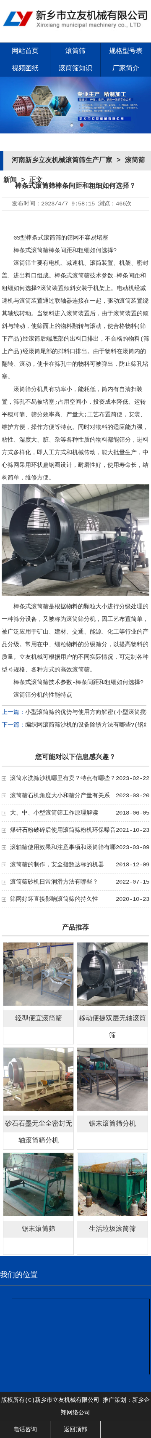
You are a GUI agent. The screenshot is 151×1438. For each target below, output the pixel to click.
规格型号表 (126, 51)
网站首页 (25, 51)
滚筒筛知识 (75, 68)
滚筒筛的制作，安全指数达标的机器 (57, 864)
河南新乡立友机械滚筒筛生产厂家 (62, 160)
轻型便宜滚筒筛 (38, 1019)
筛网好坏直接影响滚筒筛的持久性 (54, 899)
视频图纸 (25, 68)
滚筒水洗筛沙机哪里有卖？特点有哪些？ (63, 778)
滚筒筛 (75, 51)
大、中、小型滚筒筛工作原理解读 (54, 813)
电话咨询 (25, 1429)
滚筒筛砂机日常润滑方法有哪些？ (54, 882)
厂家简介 (125, 68)
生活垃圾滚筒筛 (112, 1229)
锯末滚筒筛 (38, 1229)
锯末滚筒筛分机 (112, 1124)
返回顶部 (75, 1429)
